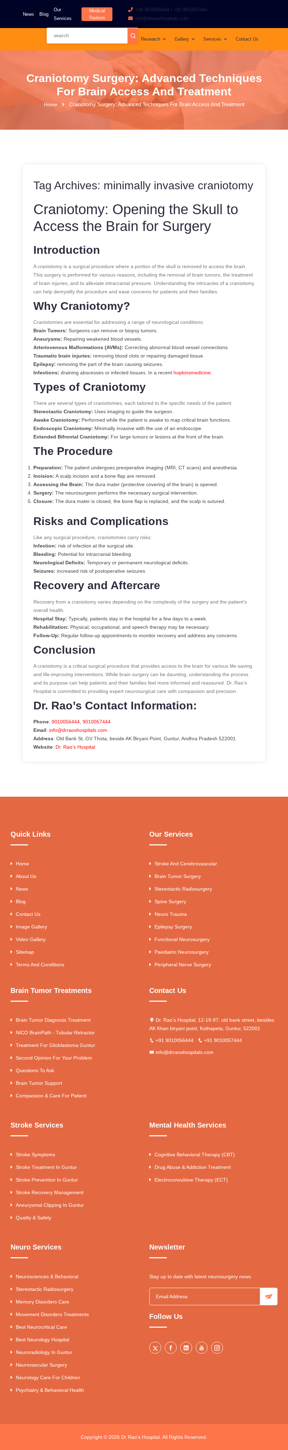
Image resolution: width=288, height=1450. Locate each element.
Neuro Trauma (171, 914)
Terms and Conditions (40, 964)
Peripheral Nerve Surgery (183, 964)
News (28, 14)
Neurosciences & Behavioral (47, 1276)
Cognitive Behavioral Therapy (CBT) (195, 1154)
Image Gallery (31, 927)
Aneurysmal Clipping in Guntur (50, 1205)
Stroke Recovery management (50, 1192)
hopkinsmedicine (192, 372)
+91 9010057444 (190, 9)
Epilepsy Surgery (173, 927)
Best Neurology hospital (42, 1339)
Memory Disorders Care (42, 1302)
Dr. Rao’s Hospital (75, 747)
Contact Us (247, 39)
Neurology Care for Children (48, 1377)
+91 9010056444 (152, 9)
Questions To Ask (35, 1070)
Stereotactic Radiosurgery (183, 889)
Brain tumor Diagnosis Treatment (53, 1020)
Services (213, 39)
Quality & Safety (33, 1217)
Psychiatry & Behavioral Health (50, 1390)
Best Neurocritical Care (41, 1327)
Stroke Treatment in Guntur (46, 1167)
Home (50, 104)
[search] (132, 36)
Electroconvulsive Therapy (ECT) (191, 1180)
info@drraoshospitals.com (78, 730)
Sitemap (25, 952)
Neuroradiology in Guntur (44, 1352)
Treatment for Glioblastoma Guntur (55, 1045)
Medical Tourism (97, 14)
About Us (26, 876)
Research (151, 39)
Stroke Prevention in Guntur (47, 1180)
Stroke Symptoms (35, 1154)
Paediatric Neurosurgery (182, 952)
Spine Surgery (170, 901)
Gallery (182, 39)
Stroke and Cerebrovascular (186, 863)
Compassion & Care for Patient (51, 1095)
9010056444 (65, 721)
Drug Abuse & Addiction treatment (193, 1167)
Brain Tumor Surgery (178, 876)
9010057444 (97, 721)
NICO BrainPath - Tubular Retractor (55, 1032)
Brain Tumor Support (39, 1083)
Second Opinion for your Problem (54, 1058)
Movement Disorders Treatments (52, 1314)
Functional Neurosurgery (182, 939)
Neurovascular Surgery (41, 1365)
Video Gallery (31, 939)
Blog (43, 14)
